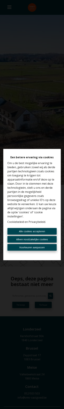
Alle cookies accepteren (32, 231)
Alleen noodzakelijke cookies (32, 239)
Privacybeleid (37, 222)
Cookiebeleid (15, 222)
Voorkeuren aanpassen (32, 247)
